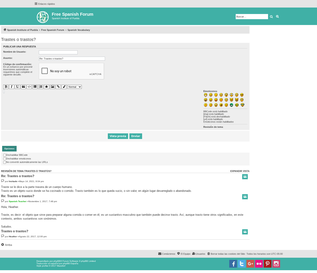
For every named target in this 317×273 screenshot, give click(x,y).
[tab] (9, 148)
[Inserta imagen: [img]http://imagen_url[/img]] (52, 87)
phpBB (56, 261)
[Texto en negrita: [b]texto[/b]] (5, 87)
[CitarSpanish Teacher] (245, 196)
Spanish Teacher (18, 201)
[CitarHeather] (245, 231)
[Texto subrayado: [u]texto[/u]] (17, 87)
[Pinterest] (267, 264)
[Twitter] (242, 264)
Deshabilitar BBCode (17, 155)
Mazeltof (61, 266)
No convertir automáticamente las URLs (27, 162)
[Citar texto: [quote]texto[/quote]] (23, 87)
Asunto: (8, 58)
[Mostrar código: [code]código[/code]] (29, 87)
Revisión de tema (213, 127)
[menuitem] (226, 253)
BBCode (207, 111)
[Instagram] (276, 264)
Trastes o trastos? (18, 39)
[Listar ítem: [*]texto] (46, 87)
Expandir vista (240, 171)
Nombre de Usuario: (14, 51)
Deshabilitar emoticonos (18, 158)
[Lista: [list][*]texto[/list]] (35, 87)
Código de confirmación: (17, 64)
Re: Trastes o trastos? (17, 176)
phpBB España (70, 263)
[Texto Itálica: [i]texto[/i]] (11, 87)
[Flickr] (259, 264)
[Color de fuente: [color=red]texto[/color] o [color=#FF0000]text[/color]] (64, 87)
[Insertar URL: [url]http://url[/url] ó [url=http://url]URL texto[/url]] (58, 87)
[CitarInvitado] (245, 176)
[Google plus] (250, 264)
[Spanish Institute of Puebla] (43, 16)
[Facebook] (233, 264)
